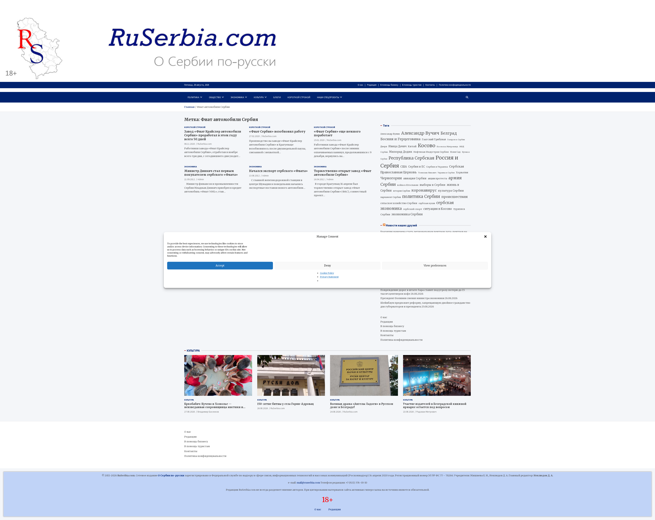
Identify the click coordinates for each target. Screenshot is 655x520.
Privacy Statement (329, 277)
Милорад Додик (400, 151)
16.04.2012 (319, 179)
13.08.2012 (254, 175)
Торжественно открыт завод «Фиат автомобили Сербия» (342, 172)
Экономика (237, 97)
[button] (486, 237)
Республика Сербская (411, 158)
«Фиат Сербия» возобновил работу (277, 131)
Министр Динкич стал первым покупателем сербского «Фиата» (211, 172)
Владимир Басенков (208, 411)
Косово (426, 145)
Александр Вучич (420, 133)
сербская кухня (427, 203)
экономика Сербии (407, 214)
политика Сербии (421, 196)
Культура (259, 97)
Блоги (277, 97)
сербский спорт (412, 209)
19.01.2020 (319, 139)
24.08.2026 (335, 411)
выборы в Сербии (432, 184)
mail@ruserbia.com (308, 482)
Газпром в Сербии (456, 140)
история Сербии (401, 191)
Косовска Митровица (447, 146)
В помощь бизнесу (389, 84)
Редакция (371, 84)
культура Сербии (451, 190)
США (403, 166)
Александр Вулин (390, 134)
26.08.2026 (262, 408)
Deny (327, 265)
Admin (201, 179)
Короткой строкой (299, 97)
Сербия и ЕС (416, 166)
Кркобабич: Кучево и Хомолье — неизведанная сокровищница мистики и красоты (213, 407)
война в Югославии (407, 185)
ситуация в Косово (437, 209)
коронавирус (424, 190)
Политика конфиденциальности (455, 84)
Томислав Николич (427, 173)
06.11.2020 (189, 143)
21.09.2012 (189, 179)
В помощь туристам (411, 84)
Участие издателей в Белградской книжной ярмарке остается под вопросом (434, 405)
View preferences (435, 265)
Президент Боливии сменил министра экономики (412, 298)
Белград (449, 133)
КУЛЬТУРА (193, 350)
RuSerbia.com (205, 143)
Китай (412, 146)
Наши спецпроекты (328, 97)
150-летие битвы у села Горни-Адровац (285, 404)
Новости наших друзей (401, 225)
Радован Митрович (426, 411)
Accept (220, 265)
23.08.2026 (408, 411)
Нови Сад (455, 152)
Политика (193, 97)
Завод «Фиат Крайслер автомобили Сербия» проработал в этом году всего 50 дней (212, 135)
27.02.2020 (254, 136)
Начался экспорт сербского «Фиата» (278, 171)
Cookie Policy (327, 273)
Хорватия (462, 172)
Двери (383, 146)
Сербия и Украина (437, 166)
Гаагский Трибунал (434, 139)
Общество (215, 97)
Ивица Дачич (397, 146)
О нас (360, 84)
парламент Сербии (390, 197)
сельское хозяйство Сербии (398, 203)
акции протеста (437, 178)
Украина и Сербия (446, 173)
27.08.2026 (189, 411)
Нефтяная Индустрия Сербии (431, 152)
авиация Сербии (414, 178)
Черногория (391, 178)
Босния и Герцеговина (400, 139)
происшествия (454, 197)
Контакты (430, 84)
